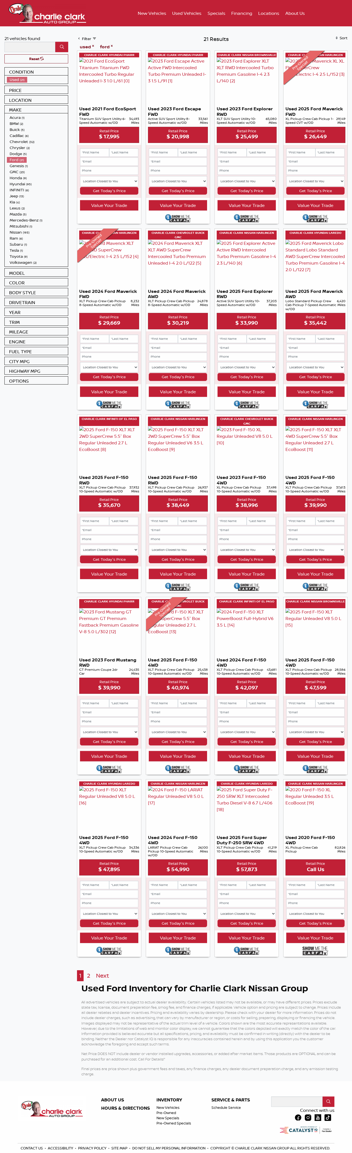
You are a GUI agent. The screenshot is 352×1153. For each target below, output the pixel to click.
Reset (34, 58)
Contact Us (32, 1148)
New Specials (167, 1117)
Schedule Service (226, 1107)
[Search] (61, 47)
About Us (112, 1100)
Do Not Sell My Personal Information (169, 1148)
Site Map (119, 1148)
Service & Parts (230, 1100)
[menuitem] (37, 80)
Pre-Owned (166, 1112)
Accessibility (61, 1148)
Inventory (169, 1100)
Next (102, 976)
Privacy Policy (92, 1148)
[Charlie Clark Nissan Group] (47, 13)
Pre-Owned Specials (173, 1123)
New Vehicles (168, 1107)
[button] (152, 13)
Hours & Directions (125, 1108)
